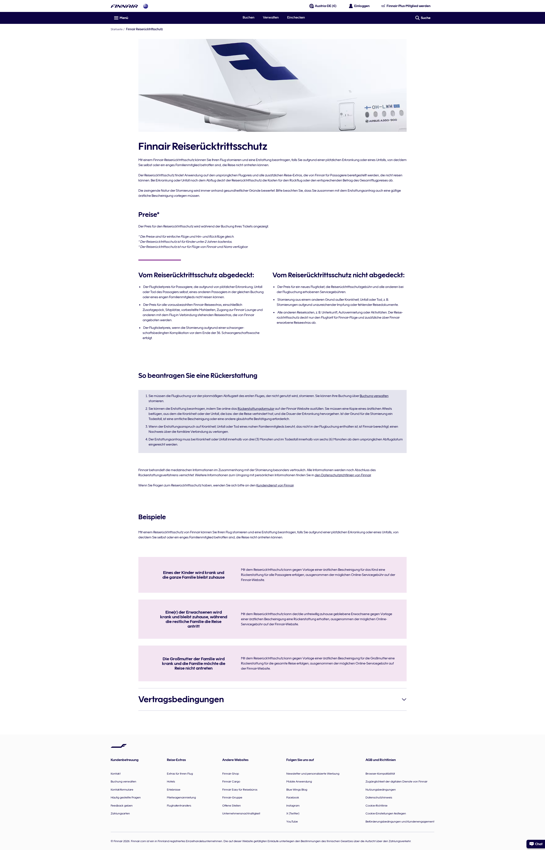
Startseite (117, 29)
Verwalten (271, 17)
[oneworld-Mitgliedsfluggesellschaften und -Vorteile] (145, 6)
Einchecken (296, 17)
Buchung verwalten (374, 396)
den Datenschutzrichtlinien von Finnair (343, 475)
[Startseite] (124, 6)
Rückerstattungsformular (256, 409)
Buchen (248, 17)
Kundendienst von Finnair (275, 485)
